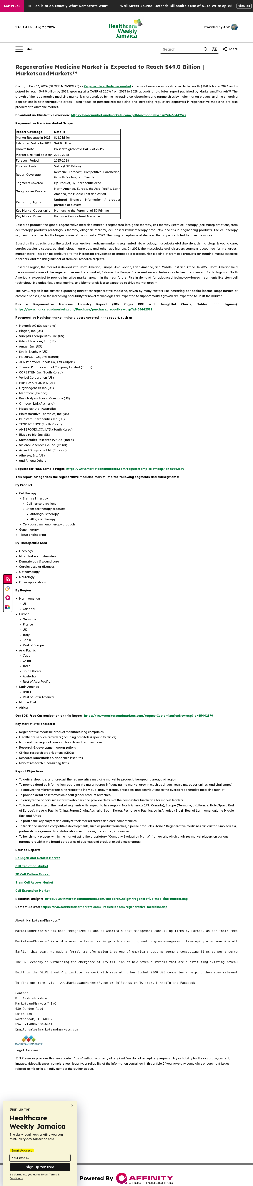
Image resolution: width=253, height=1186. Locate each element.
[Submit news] (8, 579)
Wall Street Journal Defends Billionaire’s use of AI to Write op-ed (176, 6)
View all (244, 6)
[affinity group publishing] (8, 597)
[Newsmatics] (8, 607)
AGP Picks (12, 6)
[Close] (72, 1105)
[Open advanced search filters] (214, 49)
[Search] (205, 49)
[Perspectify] (8, 588)
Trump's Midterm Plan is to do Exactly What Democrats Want (55, 6)
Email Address (21, 1150)
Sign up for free (40, 1167)
